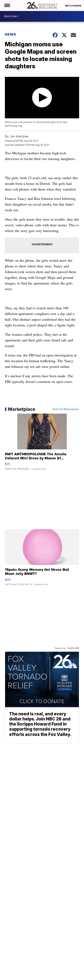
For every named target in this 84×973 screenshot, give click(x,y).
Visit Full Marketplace (65, 409)
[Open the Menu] (7, 5)
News (10, 34)
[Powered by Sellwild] (73, 648)
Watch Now (72, 5)
